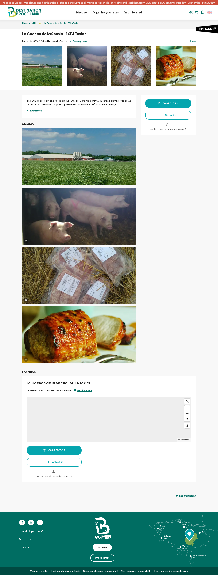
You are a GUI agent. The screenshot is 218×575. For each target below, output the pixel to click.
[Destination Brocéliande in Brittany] (22, 12)
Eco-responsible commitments (171, 570)
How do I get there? (31, 531)
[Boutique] (196, 13)
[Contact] (191, 13)
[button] (202, 12)
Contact (24, 547)
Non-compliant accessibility (136, 570)
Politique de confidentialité (65, 570)
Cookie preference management (100, 570)
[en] (210, 12)
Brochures (25, 539)
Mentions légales (39, 570)
